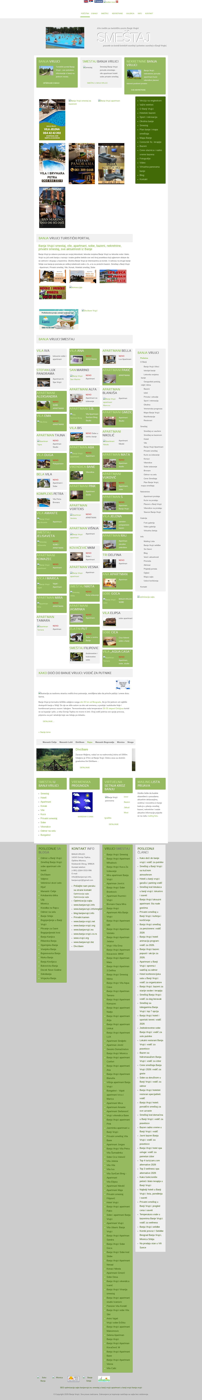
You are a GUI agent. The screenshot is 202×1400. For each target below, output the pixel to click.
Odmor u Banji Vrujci (51, 858)
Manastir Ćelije (48, 891)
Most (126, 812)
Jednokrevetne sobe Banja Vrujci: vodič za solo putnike (151, 1032)
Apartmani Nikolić (116, 1186)
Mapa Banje (146, 138)
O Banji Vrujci (147, 109)
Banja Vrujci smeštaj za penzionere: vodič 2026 (150, 928)
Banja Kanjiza (48, 936)
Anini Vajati (112, 1318)
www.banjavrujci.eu (83, 929)
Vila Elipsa (112, 1181)
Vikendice (46, 826)
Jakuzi (126, 807)
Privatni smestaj (49, 818)
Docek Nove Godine (51, 970)
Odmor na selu (48, 831)
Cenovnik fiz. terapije (150, 142)
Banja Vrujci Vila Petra (118, 1148)
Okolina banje (147, 121)
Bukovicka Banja (49, 966)
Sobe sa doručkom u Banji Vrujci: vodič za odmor (150, 1081)
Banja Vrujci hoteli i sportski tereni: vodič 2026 (150, 1019)
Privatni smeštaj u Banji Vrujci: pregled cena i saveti (150, 1206)
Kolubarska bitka (49, 895)
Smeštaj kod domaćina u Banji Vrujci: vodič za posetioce (151, 1119)
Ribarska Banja (48, 941)
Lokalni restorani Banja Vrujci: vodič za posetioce (151, 1044)
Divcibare (78, 946)
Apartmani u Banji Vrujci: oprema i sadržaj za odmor (149, 965)
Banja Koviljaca (48, 961)
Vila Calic (111, 1368)
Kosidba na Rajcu (50, 908)
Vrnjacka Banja (48, 978)
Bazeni (143, 146)
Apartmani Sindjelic (116, 1041)
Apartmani (46, 802)
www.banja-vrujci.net (84, 921)
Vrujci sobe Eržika (116, 1322)
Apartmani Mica (115, 1103)
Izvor (126, 797)
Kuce (43, 814)
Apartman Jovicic (115, 883)
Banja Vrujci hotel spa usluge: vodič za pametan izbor (151, 1152)
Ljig (42, 899)
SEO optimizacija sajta (69, 1387)
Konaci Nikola (114, 1268)
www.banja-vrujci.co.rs (85, 934)
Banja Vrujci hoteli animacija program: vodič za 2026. (149, 940)
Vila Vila (111, 1165)
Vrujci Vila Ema (114, 945)
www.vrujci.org (81, 938)
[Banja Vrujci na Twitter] (109, 2)
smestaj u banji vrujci (102, 1387)
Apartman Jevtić (115, 1045)
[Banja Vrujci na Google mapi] (117, 2)
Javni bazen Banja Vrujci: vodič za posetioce (149, 1139)
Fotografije (145, 158)
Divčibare (45, 874)
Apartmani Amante (116, 1107)
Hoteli (43, 797)
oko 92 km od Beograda (90, 702)
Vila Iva (110, 1169)
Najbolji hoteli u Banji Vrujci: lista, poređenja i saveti (151, 1193)
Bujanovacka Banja (50, 953)
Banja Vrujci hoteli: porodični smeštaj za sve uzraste (150, 1106)
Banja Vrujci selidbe (150, 1227)
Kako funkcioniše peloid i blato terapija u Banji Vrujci (151, 1181)
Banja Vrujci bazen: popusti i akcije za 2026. (149, 953)
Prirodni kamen (81, 917)
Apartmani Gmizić (116, 1273)
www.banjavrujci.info (84, 905)
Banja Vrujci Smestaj (117, 854)
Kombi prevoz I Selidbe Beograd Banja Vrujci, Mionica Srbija (151, 1235)
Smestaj (144, 125)
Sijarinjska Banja (49, 945)
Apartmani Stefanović (118, 1111)
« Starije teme (44, 732)
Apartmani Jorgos (116, 1144)
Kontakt (143, 179)
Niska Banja (47, 957)
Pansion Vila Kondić (117, 1306)
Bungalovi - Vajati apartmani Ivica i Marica (115, 1094)
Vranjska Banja (48, 949)
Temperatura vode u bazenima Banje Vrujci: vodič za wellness (151, 1218)
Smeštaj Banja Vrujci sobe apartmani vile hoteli (51, 866)
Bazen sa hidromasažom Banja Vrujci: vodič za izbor (150, 1057)
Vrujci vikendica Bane (118, 1115)
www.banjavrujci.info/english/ (88, 909)
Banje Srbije (47, 916)
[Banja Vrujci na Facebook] (98, 2)
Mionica (45, 903)
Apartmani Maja (115, 1190)
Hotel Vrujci (112, 1202)
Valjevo (44, 879)
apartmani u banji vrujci (121, 1387)
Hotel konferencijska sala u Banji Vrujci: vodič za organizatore (151, 978)
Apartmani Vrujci (115, 1223)
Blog (142, 175)
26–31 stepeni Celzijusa (113, 708)
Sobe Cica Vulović (116, 1157)
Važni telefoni (146, 104)
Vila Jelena (112, 1161)
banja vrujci (137, 1387)
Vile (42, 810)
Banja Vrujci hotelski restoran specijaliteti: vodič (150, 1094)
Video (142, 162)
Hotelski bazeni (147, 113)
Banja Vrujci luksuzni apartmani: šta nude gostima (150, 903)
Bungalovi (46, 835)
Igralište (107, 818)
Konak (44, 806)
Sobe (43, 822)
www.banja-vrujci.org (84, 925)
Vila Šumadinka (115, 1152)
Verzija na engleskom (151, 100)
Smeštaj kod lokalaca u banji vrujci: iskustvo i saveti (151, 891)
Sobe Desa (112, 1277)
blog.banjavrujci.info (84, 913)
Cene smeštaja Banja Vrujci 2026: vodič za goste (150, 1069)
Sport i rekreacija (148, 117)
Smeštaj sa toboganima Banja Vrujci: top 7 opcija (149, 1007)
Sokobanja (46, 974)
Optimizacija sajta (83, 900)
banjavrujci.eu (86, 1387)
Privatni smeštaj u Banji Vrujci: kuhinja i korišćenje (150, 916)
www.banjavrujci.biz (84, 942)
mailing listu (153, 816)
